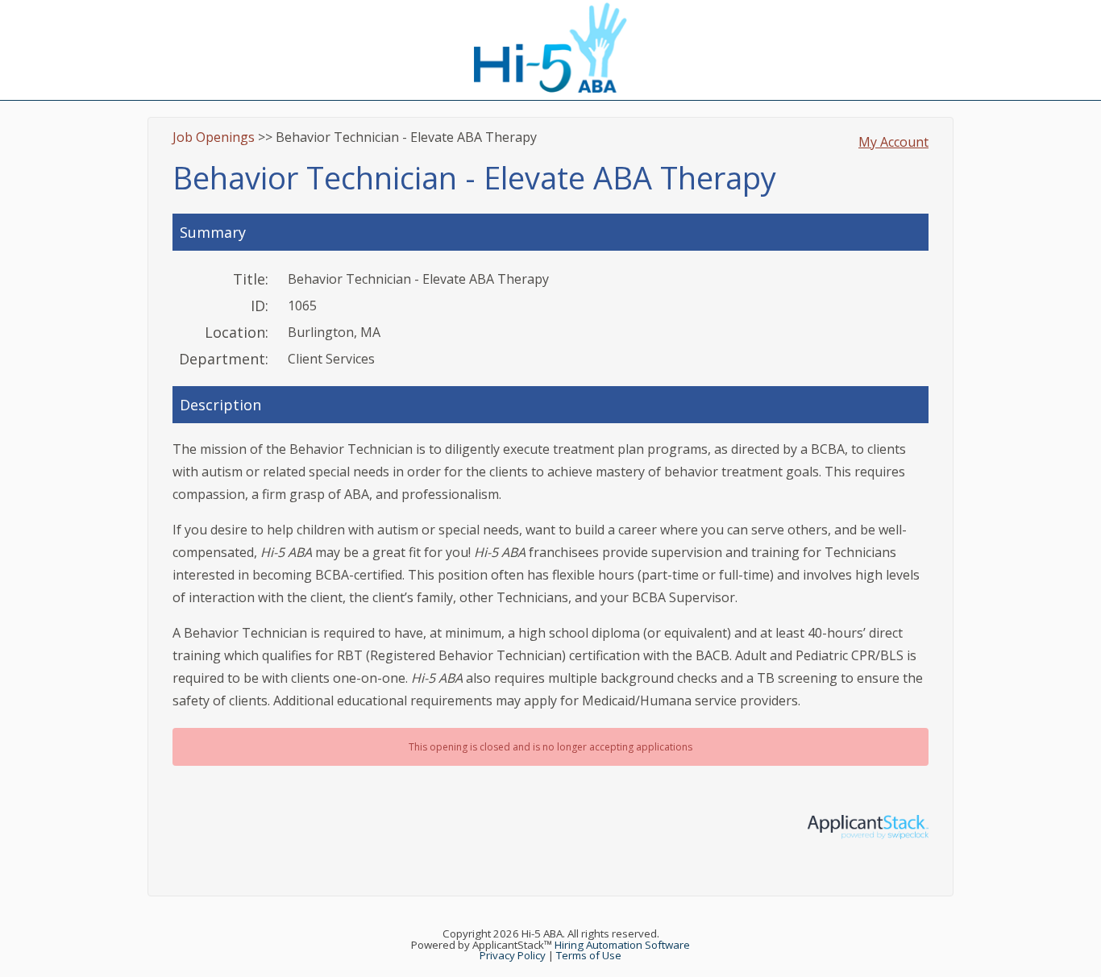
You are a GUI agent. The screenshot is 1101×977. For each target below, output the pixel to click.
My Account (893, 142)
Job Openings (213, 137)
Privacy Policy (513, 955)
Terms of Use (588, 955)
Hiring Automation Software (622, 945)
